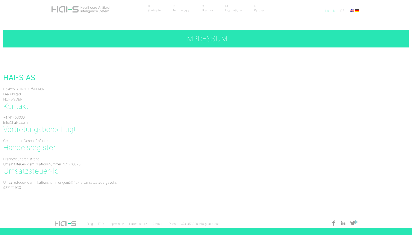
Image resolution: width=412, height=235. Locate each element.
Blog (90, 224)
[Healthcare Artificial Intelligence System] (81, 8)
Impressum (116, 224)
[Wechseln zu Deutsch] (356, 10)
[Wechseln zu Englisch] (351, 10)
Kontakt (330, 10)
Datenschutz (138, 224)
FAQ (101, 224)
